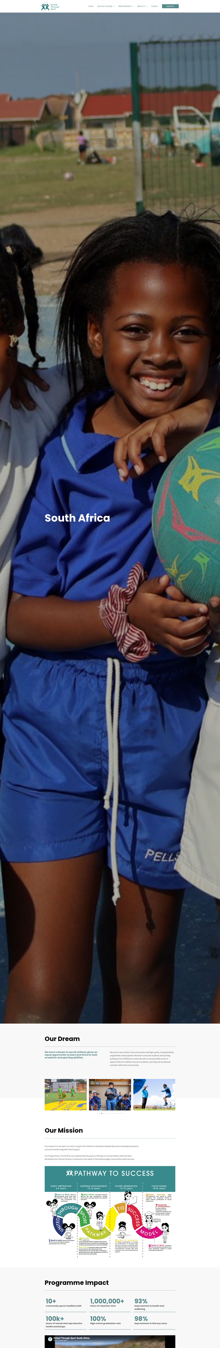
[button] (113, 6)
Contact (154, 6)
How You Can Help (104, 6)
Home (90, 6)
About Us (141, 6)
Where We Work (124, 6)
